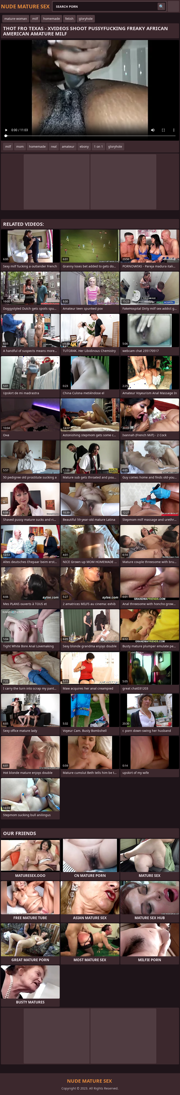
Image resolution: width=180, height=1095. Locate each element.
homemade (51, 19)
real (54, 146)
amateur (68, 146)
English (173, 6)
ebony (84, 146)
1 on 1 (98, 146)
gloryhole (86, 19)
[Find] (161, 6)
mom (20, 146)
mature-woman (15, 19)
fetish (69, 19)
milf (35, 19)
